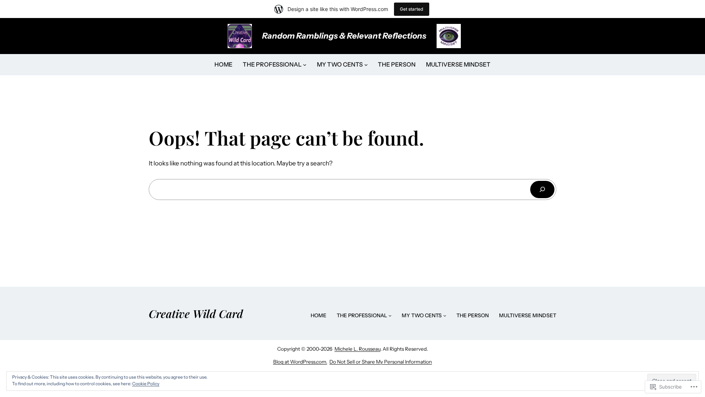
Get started (411, 9)
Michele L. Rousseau (357, 349)
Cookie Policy (145, 383)
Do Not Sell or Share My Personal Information (380, 362)
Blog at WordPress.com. (300, 362)
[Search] (542, 189)
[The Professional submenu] (305, 65)
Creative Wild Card (196, 313)
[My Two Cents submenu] (366, 65)
